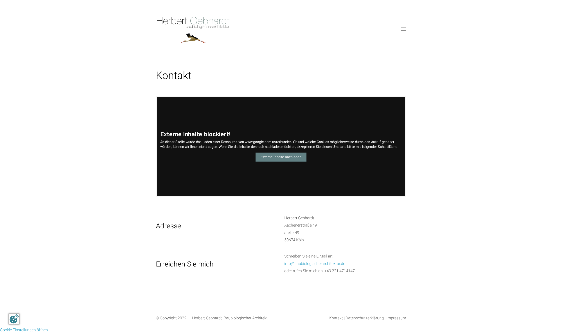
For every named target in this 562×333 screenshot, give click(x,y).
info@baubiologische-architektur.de (314, 264)
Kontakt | (337, 318)
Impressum (396, 318)
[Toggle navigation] (403, 29)
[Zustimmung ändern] (14, 319)
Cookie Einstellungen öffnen (24, 330)
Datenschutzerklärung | (365, 318)
